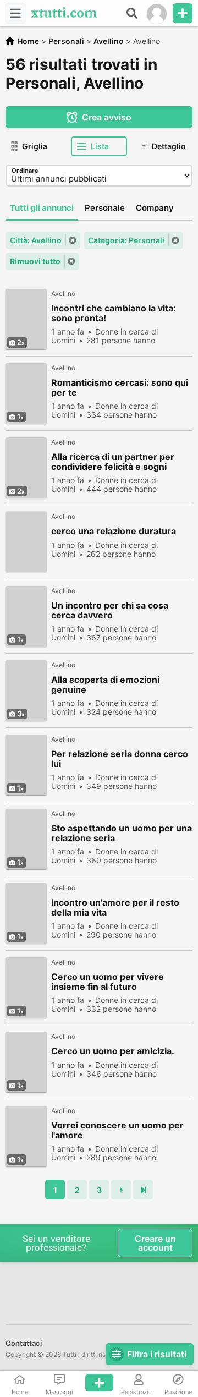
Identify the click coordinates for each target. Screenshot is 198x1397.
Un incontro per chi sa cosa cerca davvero (109, 610)
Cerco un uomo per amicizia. (112, 1051)
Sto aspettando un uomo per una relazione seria (121, 833)
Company (155, 207)
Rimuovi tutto (35, 261)
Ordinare (25, 170)
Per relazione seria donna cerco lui (119, 759)
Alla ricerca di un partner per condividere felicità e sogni (112, 462)
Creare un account (155, 1243)
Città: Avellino (36, 240)
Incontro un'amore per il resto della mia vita (115, 907)
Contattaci (24, 1343)
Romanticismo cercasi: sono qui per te (119, 387)
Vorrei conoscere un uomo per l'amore (117, 1130)
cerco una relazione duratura (113, 531)
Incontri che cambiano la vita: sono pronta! (113, 313)
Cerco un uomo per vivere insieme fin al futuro (107, 981)
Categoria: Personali (126, 240)
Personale (105, 207)
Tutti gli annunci (42, 207)
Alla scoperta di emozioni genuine (105, 684)
